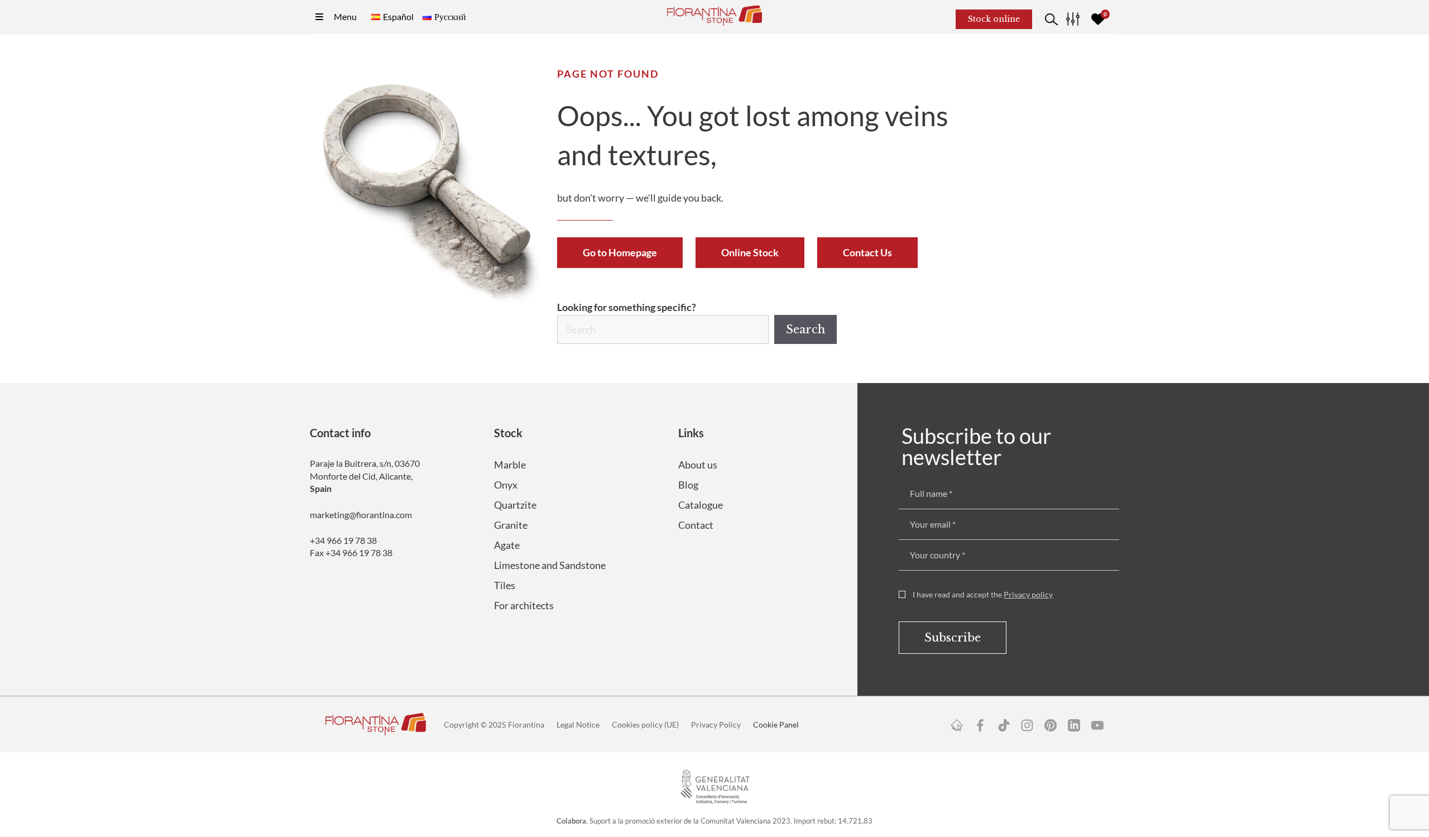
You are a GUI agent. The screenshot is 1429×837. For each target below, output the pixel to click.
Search (805, 329)
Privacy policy (1028, 594)
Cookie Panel (776, 724)
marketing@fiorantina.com (361, 514)
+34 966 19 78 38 (343, 540)
